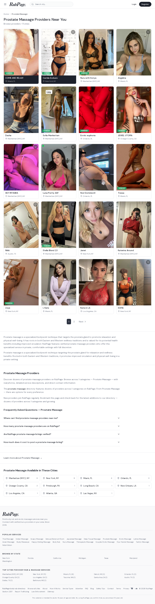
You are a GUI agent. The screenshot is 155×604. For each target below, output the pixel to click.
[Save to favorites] (35, 32)
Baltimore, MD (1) (39, 580)
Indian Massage (22, 539)
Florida (30, 558)
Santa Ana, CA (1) (100, 577)
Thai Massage (7, 539)
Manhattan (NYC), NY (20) (12, 574)
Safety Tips (100, 589)
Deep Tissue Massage (92, 539)
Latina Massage (140, 539)
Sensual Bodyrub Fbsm (55, 539)
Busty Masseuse (23, 542)
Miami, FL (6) (68, 574)
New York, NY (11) (39, 574)
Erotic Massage (125, 539)
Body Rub (56, 542)
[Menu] (5, 4)
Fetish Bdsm (7, 545)
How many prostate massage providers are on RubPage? (32, 426)
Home (6, 14)
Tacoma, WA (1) (69, 577)
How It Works (55, 589)
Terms (118, 589)
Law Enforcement (38, 592)
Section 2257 (7, 592)
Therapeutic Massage (84, 542)
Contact (110, 589)
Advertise (79, 589)
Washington (7, 561)
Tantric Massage (142, 542)
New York (6, 558)
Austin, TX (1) (129, 577)
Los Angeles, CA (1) (40, 577)
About (45, 589)
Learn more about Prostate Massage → (23, 458)
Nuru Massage (68, 542)
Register (145, 4)
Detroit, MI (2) (99, 574)
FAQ (86, 589)
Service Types (68, 589)
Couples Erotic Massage (105, 542)
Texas (106, 558)
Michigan (82, 558)
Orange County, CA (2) (11, 577)
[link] (21, 81)
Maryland (133, 558)
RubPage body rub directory (13, 589)
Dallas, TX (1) (7, 580)
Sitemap (51, 592)
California (57, 558)
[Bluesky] (132, 588)
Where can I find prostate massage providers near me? (31, 418)
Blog (92, 589)
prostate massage (17, 388)
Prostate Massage (110, 539)
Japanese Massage (74, 539)
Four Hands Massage (125, 542)
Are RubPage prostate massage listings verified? (27, 434)
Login (134, 4)
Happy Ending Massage (41, 542)
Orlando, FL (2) (130, 574)
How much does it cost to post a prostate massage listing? (33, 442)
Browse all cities (34, 589)
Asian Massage (8, 542)
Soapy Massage (37, 539)
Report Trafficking (22, 592)
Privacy (126, 589)
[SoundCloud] (136, 588)
